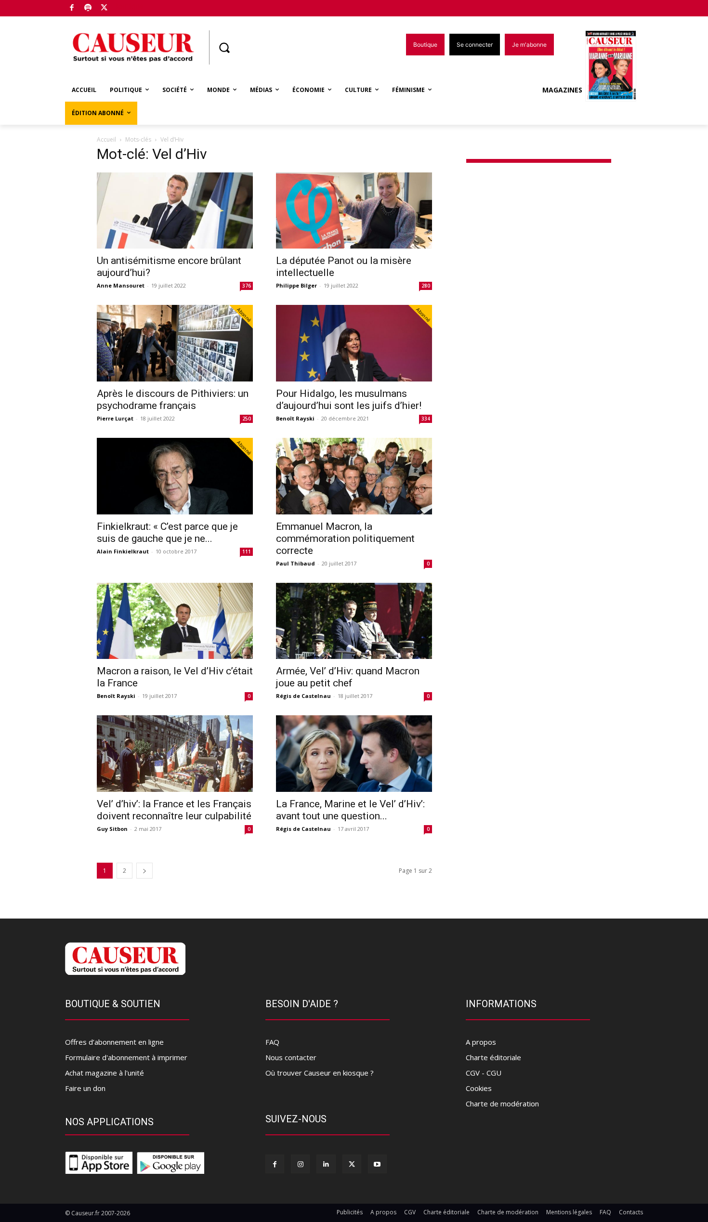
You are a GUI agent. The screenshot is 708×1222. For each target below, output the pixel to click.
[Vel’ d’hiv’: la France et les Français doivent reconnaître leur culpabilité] (175, 753)
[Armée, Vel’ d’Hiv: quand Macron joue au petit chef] (354, 621)
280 (425, 285)
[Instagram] (300, 1164)
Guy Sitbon (112, 828)
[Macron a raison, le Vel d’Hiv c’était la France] (175, 621)
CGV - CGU (483, 1072)
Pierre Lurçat (115, 418)
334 (425, 418)
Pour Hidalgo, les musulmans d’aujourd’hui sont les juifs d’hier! (348, 399)
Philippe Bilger (296, 285)
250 (246, 418)
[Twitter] (104, 8)
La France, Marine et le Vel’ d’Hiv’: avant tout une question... (350, 810)
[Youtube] (377, 1164)
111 (246, 551)
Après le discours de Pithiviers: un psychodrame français (173, 399)
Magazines (562, 89)
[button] (224, 47)
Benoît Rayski (295, 418)
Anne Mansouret (120, 285)
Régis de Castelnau (303, 695)
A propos (481, 1042)
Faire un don (85, 1088)
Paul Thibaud (295, 563)
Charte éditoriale (493, 1057)
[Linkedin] (325, 1164)
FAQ (272, 1042)
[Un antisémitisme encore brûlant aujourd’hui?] (175, 210)
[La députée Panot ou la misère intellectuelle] (354, 210)
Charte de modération (502, 1103)
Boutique (128, 6)
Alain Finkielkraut (123, 551)
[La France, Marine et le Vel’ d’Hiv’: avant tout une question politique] (354, 753)
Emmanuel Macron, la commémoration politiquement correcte (345, 538)
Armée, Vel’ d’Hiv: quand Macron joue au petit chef (348, 677)
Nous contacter (290, 1057)
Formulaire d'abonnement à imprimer (126, 1057)
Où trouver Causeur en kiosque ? (319, 1072)
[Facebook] (72, 8)
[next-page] (144, 871)
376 (246, 285)
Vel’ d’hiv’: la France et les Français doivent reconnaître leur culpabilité (174, 810)
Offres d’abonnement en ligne (114, 1042)
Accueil (106, 139)
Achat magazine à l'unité (104, 1072)
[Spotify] (88, 8)
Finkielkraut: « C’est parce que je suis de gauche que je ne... (167, 532)
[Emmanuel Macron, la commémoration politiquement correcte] (354, 476)
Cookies (479, 1088)
